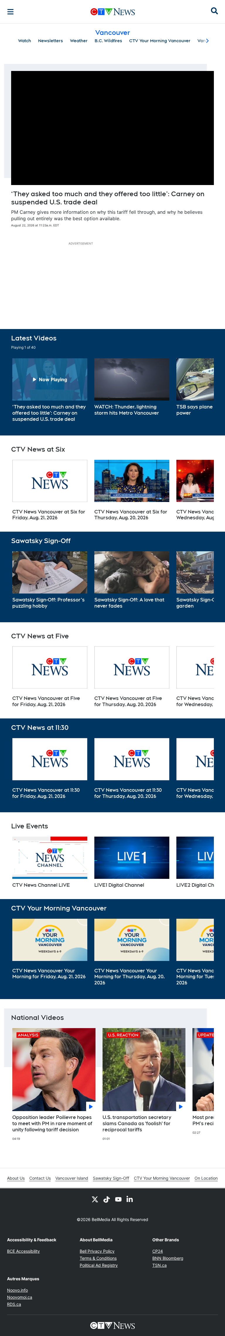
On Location (206, 1178)
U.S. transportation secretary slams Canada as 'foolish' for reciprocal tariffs (137, 1123)
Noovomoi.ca (19, 1297)
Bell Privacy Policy (97, 1251)
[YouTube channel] (118, 1199)
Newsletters (50, 40)
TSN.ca (159, 1265)
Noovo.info (17, 1290)
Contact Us (40, 1178)
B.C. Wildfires (108, 40)
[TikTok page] (106, 1199)
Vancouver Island (71, 1178)
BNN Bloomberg (167, 1258)
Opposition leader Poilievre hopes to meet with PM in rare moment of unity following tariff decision (52, 1123)
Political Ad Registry (99, 1265)
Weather (79, 40)
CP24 (157, 1251)
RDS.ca (14, 1304)
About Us (16, 1178)
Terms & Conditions (98, 1258)
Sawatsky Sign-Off (111, 1178)
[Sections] (10, 12)
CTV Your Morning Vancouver (159, 40)
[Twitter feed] (94, 1199)
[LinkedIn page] (130, 1199)
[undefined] (49, 390)
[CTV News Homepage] (113, 11)
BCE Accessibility (23, 1251)
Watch (24, 40)
